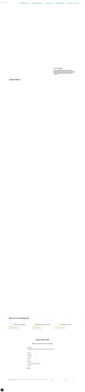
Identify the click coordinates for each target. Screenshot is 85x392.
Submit (28, 368)
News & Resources (59, 3)
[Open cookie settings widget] (2, 389)
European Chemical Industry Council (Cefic (64, 72)
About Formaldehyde (36, 3)
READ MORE (13, 328)
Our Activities (48, 3)
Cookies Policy (30, 379)
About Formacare (24, 3)
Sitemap (42, 379)
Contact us (70, 3)
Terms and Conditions (21, 379)
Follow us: (77, 3)
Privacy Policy (37, 379)
